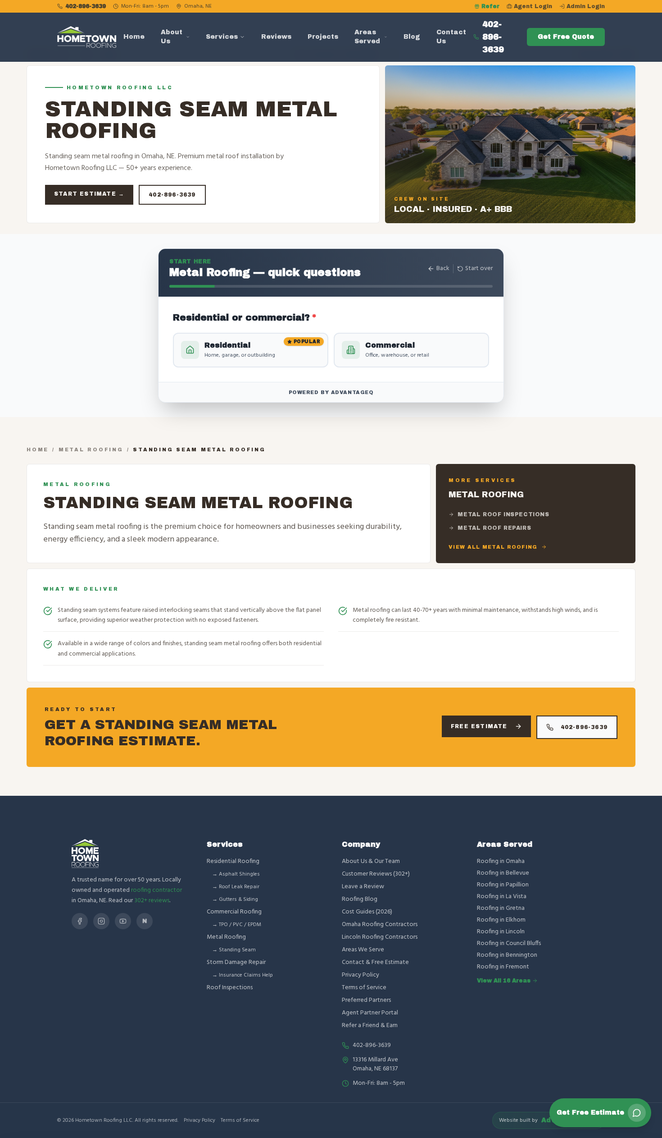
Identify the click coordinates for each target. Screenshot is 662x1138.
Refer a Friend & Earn (370, 1025)
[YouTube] (123, 921)
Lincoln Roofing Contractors (379, 937)
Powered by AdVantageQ (331, 392)
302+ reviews (151, 900)
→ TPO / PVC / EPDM (236, 924)
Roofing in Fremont (503, 967)
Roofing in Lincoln (501, 931)
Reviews (276, 36)
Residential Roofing (233, 861)
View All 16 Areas (504, 980)
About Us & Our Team (371, 861)
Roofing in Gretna (501, 908)
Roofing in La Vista (501, 896)
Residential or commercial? (245, 317)
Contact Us (451, 37)
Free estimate (479, 726)
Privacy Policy (360, 975)
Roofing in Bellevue (503, 873)
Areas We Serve (363, 950)
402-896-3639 (85, 6)
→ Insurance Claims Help (242, 975)
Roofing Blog (359, 899)
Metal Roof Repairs (494, 528)
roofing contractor (156, 890)
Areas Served (367, 37)
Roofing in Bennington (507, 955)
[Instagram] (101, 921)
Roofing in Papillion (503, 885)
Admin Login (586, 6)
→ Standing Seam (234, 949)
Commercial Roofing (234, 912)
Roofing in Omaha (501, 861)
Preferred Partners (366, 1000)
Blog (412, 36)
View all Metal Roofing (493, 547)
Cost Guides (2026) (367, 912)
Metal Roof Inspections (503, 514)
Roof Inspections (230, 987)
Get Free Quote (566, 36)
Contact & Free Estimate (375, 962)
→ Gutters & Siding (235, 899)
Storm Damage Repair (236, 962)
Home (134, 36)
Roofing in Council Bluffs (509, 943)
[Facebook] (80, 921)
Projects (323, 36)
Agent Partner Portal (370, 1013)
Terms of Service (364, 987)
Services (222, 36)
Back (442, 268)
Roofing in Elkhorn (501, 920)
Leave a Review (363, 886)
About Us (171, 37)
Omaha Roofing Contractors (379, 924)
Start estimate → (89, 194)
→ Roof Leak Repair (235, 886)
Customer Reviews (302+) (376, 874)
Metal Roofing (91, 449)
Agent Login (533, 6)
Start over (479, 268)
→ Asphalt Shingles (236, 874)
